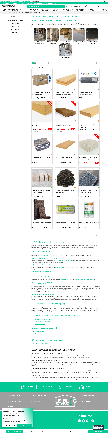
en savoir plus (52, 3)
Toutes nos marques (13, 399)
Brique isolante (14, 32)
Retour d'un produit (36, 401)
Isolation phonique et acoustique (42, 321)
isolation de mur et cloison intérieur (64, 260)
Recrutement (81, 1)
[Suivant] (99, 63)
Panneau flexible (15, 23)
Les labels (10, 406)
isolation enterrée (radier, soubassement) (84, 279)
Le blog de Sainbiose (84, 399)
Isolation (15, 12)
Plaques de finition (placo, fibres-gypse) (44, 346)
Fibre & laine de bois (39, 331)
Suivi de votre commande (37, 399)
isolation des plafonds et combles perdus (48, 255)
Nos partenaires (12, 404)
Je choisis (10, 426)
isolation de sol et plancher (87, 274)
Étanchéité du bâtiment (40, 324)
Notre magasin (30, 431)
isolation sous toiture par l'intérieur (63, 267)
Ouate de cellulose (39, 336)
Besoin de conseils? (14, 431)
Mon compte (77, 6)
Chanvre (37, 333)
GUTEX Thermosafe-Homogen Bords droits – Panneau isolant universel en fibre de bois (89, 125)
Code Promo (34, 404)
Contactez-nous (93, 1)
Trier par (46, 63)
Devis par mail (98, 431)
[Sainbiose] (8, 6)
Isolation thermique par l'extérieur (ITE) (43, 319)
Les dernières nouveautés (14, 401)
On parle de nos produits (85, 401)
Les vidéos (81, 404)
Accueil (9, 12)
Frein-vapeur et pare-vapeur (41, 343)
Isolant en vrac (14, 29)
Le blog (103, 1)
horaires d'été (35, 1)
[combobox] (46, 6)
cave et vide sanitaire (65, 279)
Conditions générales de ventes (44, 431)
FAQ (56, 431)
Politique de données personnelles (68, 431)
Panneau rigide (14, 26)
